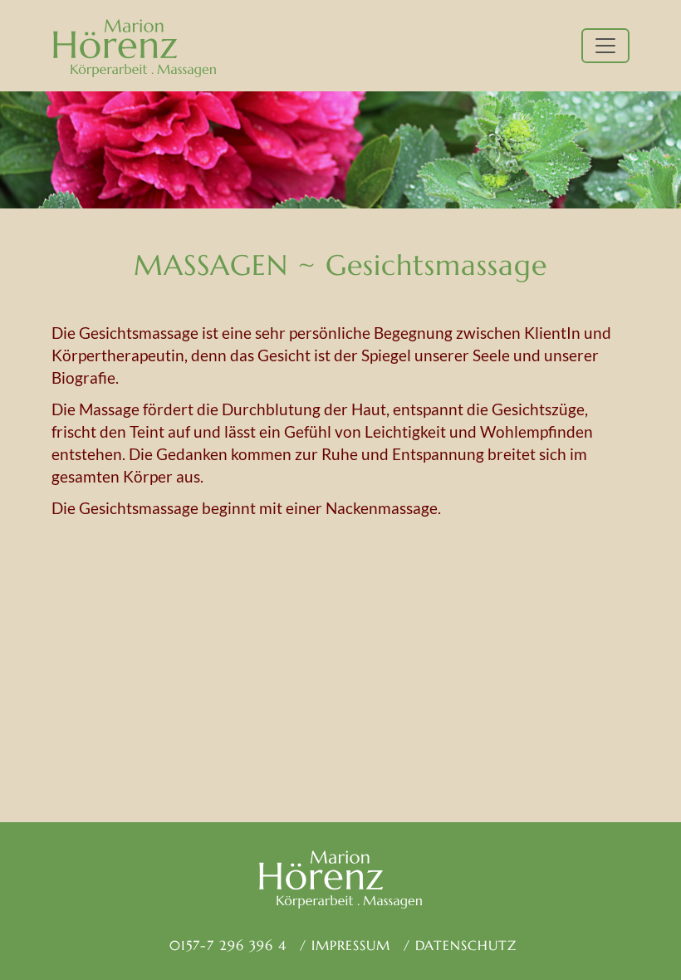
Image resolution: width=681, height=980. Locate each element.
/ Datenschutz (460, 945)
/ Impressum (345, 945)
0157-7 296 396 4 (225, 945)
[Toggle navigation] (605, 45)
